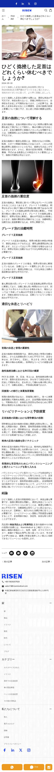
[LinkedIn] (23, 4)
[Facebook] (16, 4)
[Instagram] (35, 4)
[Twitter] (29, 4)
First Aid (13, 17)
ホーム (4, 17)
